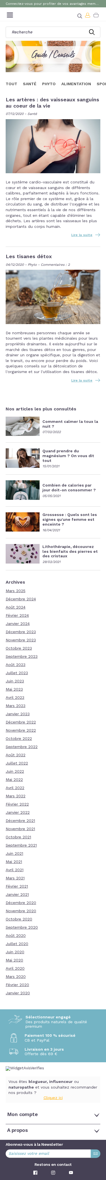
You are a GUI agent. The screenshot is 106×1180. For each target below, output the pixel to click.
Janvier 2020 (18, 993)
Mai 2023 (14, 689)
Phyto (32, 265)
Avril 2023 (15, 698)
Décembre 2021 (20, 821)
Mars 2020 (16, 977)
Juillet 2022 (17, 763)
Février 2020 (17, 985)
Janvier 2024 (18, 624)
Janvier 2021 (17, 895)
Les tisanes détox (29, 256)
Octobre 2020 (19, 919)
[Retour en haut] (97, 1145)
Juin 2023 (15, 681)
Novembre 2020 (21, 911)
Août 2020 (16, 936)
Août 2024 (15, 607)
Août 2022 (15, 755)
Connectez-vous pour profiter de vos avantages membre (53, 4)
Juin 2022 (15, 772)
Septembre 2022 (22, 747)
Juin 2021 (14, 854)
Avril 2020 (15, 969)
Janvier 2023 (18, 714)
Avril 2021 (14, 870)
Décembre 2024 (21, 599)
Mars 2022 (15, 796)
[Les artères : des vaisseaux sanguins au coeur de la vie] (53, 146)
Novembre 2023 (21, 640)
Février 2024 (17, 616)
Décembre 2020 (21, 903)
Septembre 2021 (21, 845)
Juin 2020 (15, 952)
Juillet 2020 (17, 944)
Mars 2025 (15, 591)
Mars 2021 (15, 878)
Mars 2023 (15, 706)
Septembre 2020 (22, 928)
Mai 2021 (14, 862)
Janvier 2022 (18, 813)
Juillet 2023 (17, 673)
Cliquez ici (53, 1098)
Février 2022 (17, 804)
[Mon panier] (96, 15)
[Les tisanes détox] (53, 297)
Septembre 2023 (22, 657)
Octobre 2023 (19, 648)
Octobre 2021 (18, 837)
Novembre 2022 (21, 731)
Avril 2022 (15, 788)
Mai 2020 (14, 960)
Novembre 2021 (20, 829)
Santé (32, 114)
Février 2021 (17, 886)
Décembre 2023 (21, 632)
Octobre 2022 (19, 739)
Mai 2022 (14, 780)
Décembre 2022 (21, 722)
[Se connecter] (88, 15)
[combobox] (53, 32)
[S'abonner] (95, 1153)
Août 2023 (15, 665)
